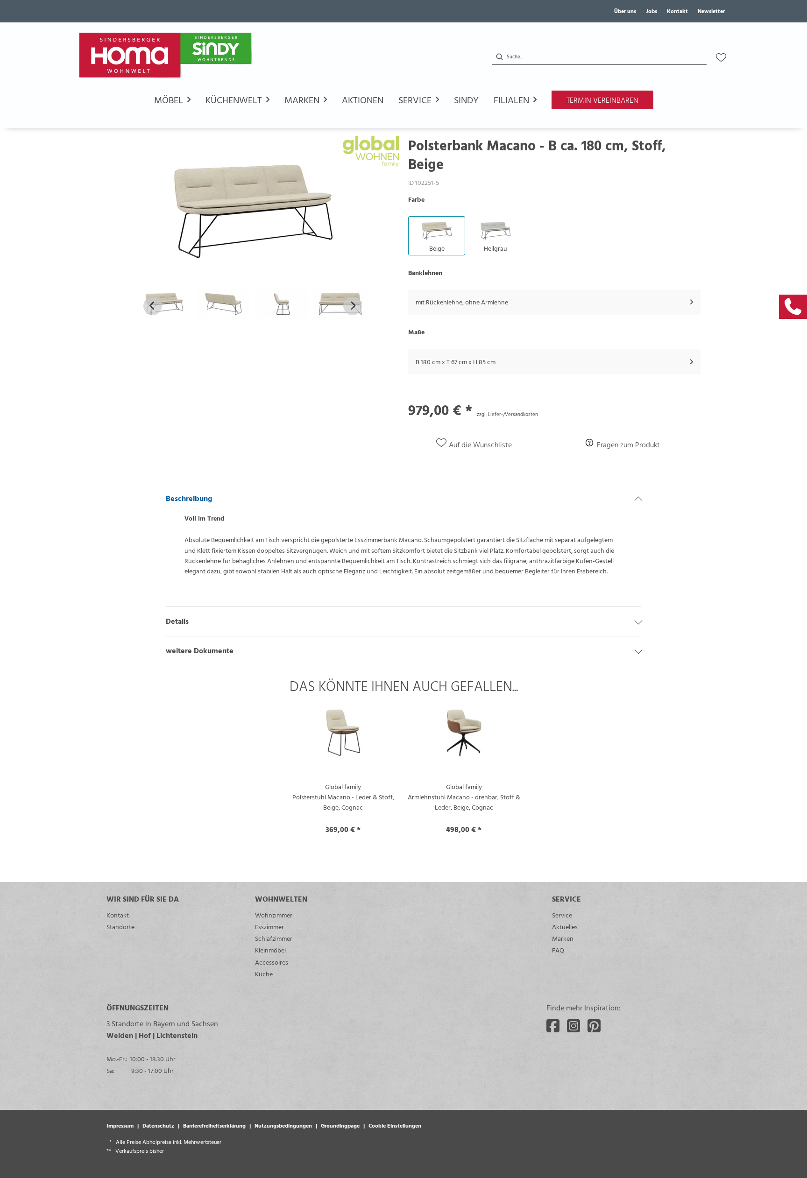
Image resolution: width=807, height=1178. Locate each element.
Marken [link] (562, 938)
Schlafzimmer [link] (273, 938)
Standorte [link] (120, 926)
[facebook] (552, 1026)
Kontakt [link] (677, 11)
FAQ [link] (558, 950)
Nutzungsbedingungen (283, 1125)
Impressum (120, 1125)
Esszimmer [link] (269, 926)
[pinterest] (594, 1026)
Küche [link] (264, 974)
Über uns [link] (625, 11)
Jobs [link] (651, 11)
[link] (793, 307)
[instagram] (573, 1026)
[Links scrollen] (152, 305)
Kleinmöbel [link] (270, 950)
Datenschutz (158, 1125)
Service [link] (562, 915)
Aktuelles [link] (565, 926)
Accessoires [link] (271, 962)
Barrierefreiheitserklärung (214, 1125)
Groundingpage (340, 1125)
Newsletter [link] (711, 11)
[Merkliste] (721, 57)
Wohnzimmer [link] (273, 915)
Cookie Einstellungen (394, 1125)
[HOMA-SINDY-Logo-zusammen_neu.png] (167, 57)
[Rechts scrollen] (352, 305)
